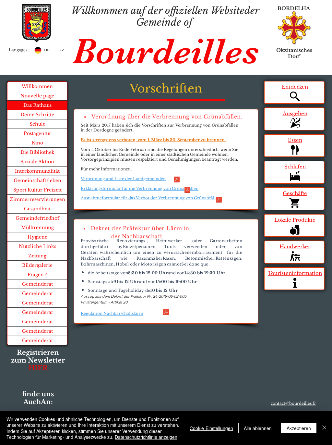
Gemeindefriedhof (37, 218)
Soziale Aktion (37, 162)
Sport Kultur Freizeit (37, 190)
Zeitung (37, 256)
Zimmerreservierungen (37, 199)
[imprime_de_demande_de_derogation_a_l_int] (218, 200)
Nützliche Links (37, 246)
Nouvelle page (37, 96)
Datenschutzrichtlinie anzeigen (146, 437)
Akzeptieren (299, 428)
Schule (37, 124)
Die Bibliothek (37, 152)
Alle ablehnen (258, 428)
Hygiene (37, 237)
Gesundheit (37, 209)
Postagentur (37, 133)
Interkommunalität (37, 171)
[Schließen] (324, 428)
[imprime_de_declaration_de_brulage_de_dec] (187, 190)
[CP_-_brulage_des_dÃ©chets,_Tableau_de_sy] (176, 180)
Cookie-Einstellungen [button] (211, 428)
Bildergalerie (37, 265)
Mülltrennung (37, 227)
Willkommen (37, 86)
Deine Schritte (37, 114)
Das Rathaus (37, 105)
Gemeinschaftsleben (37, 180)
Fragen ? (37, 275)
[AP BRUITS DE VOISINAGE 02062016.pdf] (166, 313)
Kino (37, 143)
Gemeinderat (37, 284)
